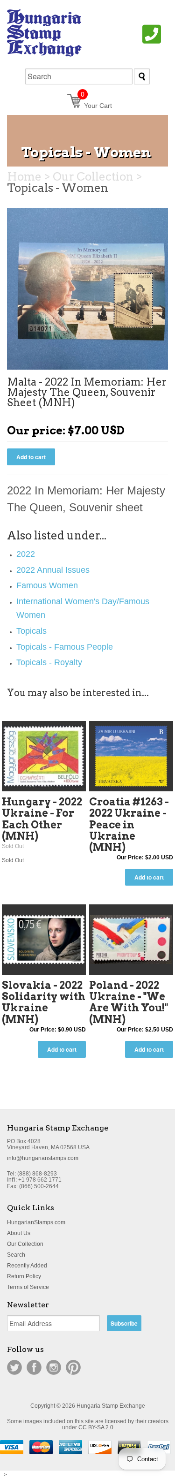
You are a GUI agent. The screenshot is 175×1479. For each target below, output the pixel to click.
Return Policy (24, 1276)
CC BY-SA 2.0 (95, 1427)
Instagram (53, 1367)
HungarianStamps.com (36, 1222)
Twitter (14, 1367)
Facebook (34, 1367)
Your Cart (96, 105)
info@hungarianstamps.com (42, 1158)
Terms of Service (28, 1287)
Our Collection (25, 1244)
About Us (18, 1233)
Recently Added (27, 1265)
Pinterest (73, 1367)
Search (16, 1254)
